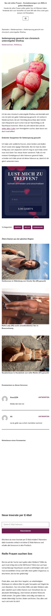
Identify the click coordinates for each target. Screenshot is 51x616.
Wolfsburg (18, 45)
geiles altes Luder (8, 128)
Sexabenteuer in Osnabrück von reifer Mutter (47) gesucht (25, 373)
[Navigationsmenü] (25, 18)
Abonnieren (25, 531)
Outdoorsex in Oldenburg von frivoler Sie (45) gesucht (24, 281)
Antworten (43, 397)
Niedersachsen (16, 29)
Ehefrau (18, 227)
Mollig (27, 227)
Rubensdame (38, 227)
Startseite (5, 29)
